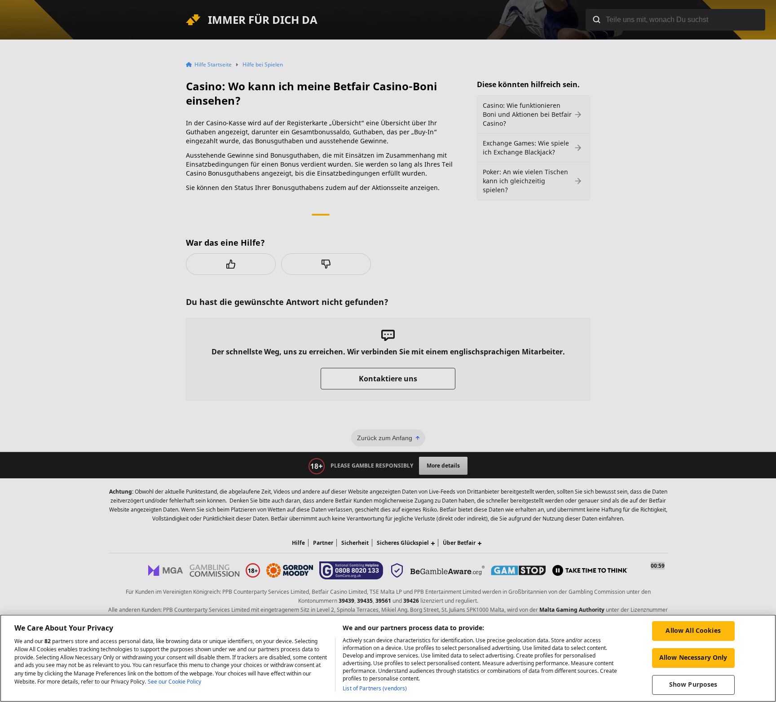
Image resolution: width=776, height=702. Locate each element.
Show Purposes (693, 684)
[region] (388, 658)
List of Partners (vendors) (375, 688)
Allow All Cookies (693, 630)
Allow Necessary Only (693, 657)
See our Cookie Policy (174, 681)
